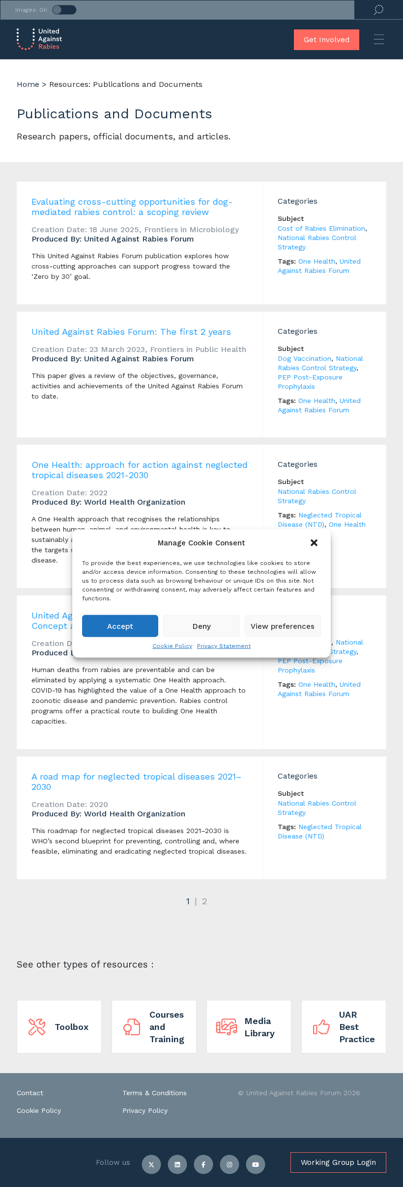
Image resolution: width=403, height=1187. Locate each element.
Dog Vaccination (304, 358)
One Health (316, 261)
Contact (30, 1093)
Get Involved (326, 39)
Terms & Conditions (154, 1093)
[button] (315, 543)
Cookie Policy (172, 646)
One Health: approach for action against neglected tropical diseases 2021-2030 (139, 469)
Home (28, 84)
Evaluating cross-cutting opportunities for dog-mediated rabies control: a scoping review (132, 206)
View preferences (283, 625)
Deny (202, 625)
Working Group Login (338, 1162)
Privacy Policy (145, 1110)
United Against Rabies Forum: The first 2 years (131, 331)
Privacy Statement (224, 646)
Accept (120, 625)
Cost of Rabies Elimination (321, 228)
